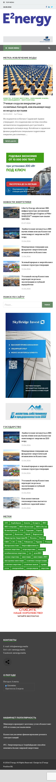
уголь (7, 568)
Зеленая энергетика (20, 98)
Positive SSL (8, 766)
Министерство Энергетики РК (16, 538)
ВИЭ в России (41, 527)
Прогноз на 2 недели (14, 688)
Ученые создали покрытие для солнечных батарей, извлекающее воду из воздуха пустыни (27, 107)
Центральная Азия (12, 545)
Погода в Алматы (11, 681)
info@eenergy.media (19, 646)
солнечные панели (31, 564)
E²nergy (19, 114)
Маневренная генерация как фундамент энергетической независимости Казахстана (34, 249)
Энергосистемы (28, 100)
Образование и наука (39, 98)
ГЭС (21, 530)
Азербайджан (16, 523)
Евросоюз (8, 534)
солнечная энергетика (13, 564)
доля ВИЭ (38, 553)
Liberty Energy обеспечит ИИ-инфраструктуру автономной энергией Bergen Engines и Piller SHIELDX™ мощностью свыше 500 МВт (36, 213)
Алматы (27, 523)
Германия (30, 530)
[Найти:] (28, 305)
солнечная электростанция (36, 561)
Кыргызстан (37, 534)
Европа (39, 530)
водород (41, 549)
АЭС (6, 523)
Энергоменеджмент (11, 100)
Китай (28, 534)
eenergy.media (18, 649)
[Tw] (51, 6)
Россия (42, 538)
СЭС (13, 542)
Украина (39, 542)
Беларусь (36, 523)
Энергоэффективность (30, 545)
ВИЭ (44, 523)
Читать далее (9, 140)
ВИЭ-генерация (11, 527)
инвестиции (26, 557)
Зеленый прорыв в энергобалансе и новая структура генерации (37, 263)
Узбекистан (28, 542)
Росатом (33, 538)
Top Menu (10, 2)
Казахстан (19, 534)
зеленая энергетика (12, 557)
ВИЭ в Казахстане (26, 527)
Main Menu (13, 48)
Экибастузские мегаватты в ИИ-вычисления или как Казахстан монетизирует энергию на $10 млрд (36, 233)
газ (30, 553)
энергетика (45, 568)
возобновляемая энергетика (15, 553)
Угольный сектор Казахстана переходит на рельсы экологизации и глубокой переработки (35, 280)
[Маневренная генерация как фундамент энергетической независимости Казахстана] (11, 247)
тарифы (44, 564)
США (7, 542)
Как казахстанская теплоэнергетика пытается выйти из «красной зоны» (34, 501)
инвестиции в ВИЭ (40, 557)
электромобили (17, 568)
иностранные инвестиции (14, 561)
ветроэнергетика (29, 549)
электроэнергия (32, 568)
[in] (49, 6)
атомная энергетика (12, 549)
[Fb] (46, 6)
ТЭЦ (19, 542)
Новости (6, 98)
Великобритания (11, 530)
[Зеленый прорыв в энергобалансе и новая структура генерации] (11, 262)
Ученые (48, 542)
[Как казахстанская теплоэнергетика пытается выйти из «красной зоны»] (11, 498)
